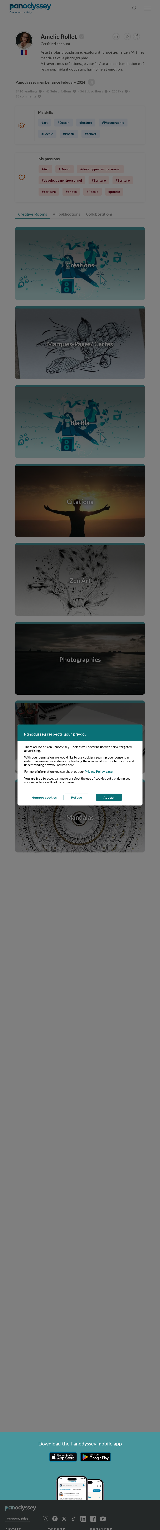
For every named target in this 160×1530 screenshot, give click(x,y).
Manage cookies (44, 797)
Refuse (76, 797)
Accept (109, 797)
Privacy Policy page (99, 771)
